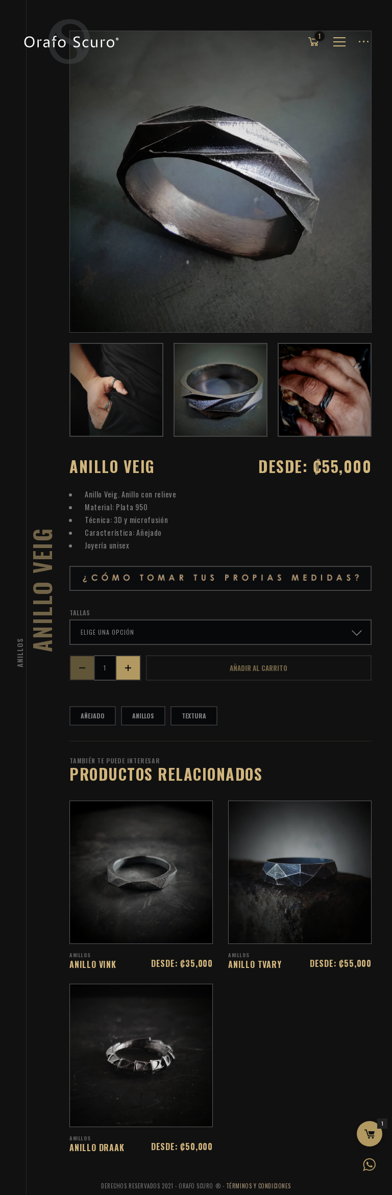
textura (194, 715)
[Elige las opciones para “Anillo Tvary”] (313, 930)
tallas (79, 613)
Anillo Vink (92, 964)
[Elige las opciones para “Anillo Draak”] (154, 1114)
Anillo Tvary (255, 964)
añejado (93, 715)
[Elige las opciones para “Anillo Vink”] (154, 930)
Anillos (19, 652)
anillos (143, 715)
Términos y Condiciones (258, 1186)
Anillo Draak (97, 1147)
